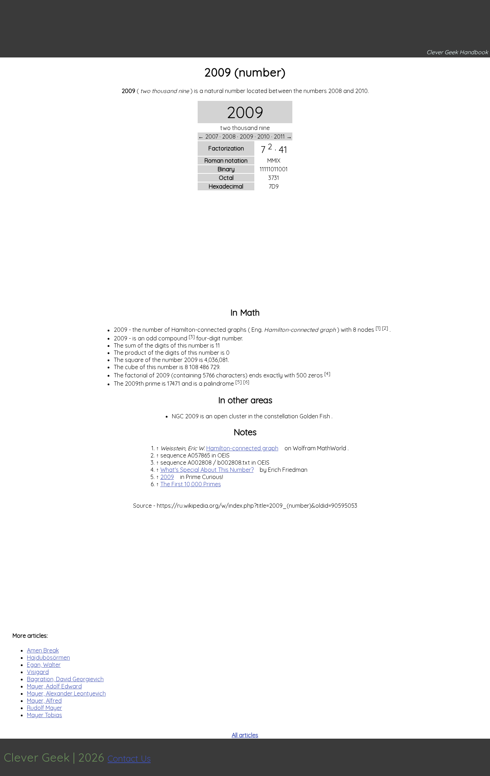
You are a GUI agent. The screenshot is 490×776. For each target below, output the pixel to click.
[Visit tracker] (483, 757)
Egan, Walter (44, 664)
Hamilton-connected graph (242, 448)
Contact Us (129, 758)
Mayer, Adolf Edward (54, 686)
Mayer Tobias (44, 715)
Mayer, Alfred (44, 700)
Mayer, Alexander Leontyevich (66, 693)
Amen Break (43, 650)
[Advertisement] (245, 250)
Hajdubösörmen (48, 657)
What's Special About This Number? (207, 469)
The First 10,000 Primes (190, 484)
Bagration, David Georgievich (65, 679)
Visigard (38, 671)
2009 (167, 476)
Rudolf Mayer (44, 707)
